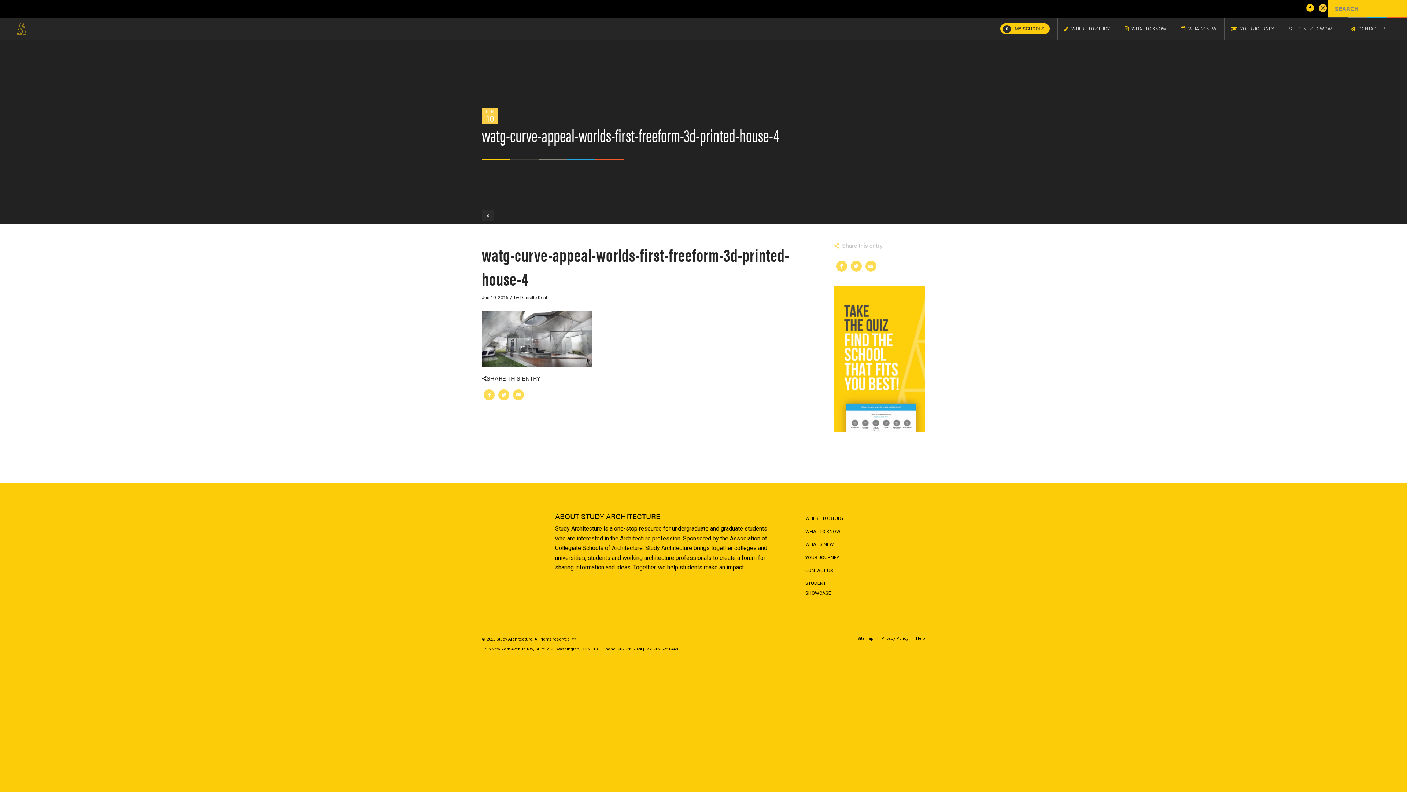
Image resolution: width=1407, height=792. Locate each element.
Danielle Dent (533, 297)
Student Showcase (818, 587)
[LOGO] (21, 29)
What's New (819, 544)
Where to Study (824, 518)
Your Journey (822, 557)
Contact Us (819, 570)
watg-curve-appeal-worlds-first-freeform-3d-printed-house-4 (635, 266)
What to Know (823, 531)
